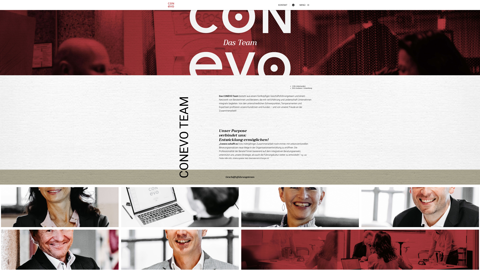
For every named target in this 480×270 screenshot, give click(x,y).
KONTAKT (282, 5)
